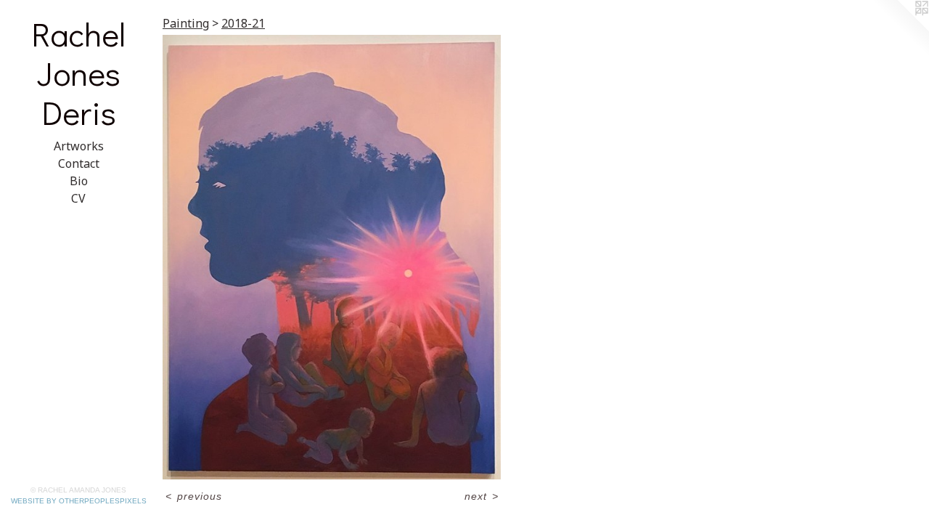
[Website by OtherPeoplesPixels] (900, 29)
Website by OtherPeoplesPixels (79, 501)
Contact (78, 163)
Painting (186, 23)
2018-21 (243, 23)
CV (78, 198)
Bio (79, 181)
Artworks (79, 146)
